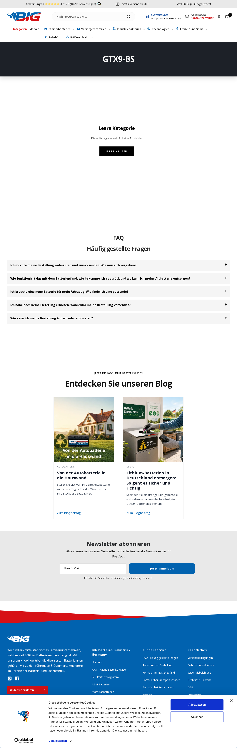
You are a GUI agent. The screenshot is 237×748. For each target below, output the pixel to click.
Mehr (85, 37)
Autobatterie (66, 466)
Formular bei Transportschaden (161, 680)
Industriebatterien (129, 29)
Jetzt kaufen (116, 151)
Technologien (160, 29)
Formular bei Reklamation (158, 687)
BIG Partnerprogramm (105, 677)
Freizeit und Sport (191, 29)
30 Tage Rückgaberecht (197, 4)
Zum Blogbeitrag (69, 513)
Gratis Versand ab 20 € (135, 4)
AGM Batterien (101, 684)
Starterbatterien (59, 29)
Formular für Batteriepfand (159, 672)
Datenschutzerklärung (201, 665)
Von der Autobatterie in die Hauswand (81, 475)
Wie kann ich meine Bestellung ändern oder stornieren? (51, 318)
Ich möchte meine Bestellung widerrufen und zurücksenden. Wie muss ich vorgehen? (73, 265)
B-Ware (75, 37)
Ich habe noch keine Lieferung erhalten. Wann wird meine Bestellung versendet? (70, 305)
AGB (190, 687)
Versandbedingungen (200, 657)
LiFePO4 (131, 466)
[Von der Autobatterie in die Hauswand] (84, 429)
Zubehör (54, 37)
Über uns (97, 662)
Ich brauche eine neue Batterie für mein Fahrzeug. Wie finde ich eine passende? (69, 292)
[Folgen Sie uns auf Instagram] (9, 678)
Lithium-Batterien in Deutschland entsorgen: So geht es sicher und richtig (151, 480)
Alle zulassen (197, 704)
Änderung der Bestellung (157, 665)
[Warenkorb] (227, 16)
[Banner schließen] (231, 700)
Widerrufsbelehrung (199, 672)
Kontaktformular (202, 18)
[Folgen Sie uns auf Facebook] (17, 678)
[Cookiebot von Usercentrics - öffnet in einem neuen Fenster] (24, 741)
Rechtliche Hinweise (199, 680)
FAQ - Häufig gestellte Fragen (109, 669)
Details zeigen (58, 740)
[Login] (219, 16)
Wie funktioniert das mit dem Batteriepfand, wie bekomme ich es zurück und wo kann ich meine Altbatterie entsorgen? (100, 278)
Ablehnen (197, 716)
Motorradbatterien (103, 692)
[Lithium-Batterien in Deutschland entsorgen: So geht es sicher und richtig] (153, 429)
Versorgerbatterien (94, 29)
